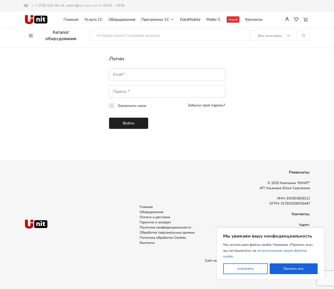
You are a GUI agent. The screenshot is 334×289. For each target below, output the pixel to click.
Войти (128, 123)
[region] (270, 253)
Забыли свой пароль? (206, 105)
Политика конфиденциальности (165, 227)
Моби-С (213, 19)
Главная (71, 19)
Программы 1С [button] (155, 19)
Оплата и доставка (155, 217)
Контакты (254, 19)
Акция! (233, 19)
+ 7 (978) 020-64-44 (47, 5)
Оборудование (122, 19)
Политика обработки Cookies (163, 237)
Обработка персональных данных (167, 232)
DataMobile (190, 19)
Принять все (293, 268)
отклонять (245, 268)
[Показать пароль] (202, 91)
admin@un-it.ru (78, 5)
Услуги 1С (93, 19)
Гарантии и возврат (155, 222)
